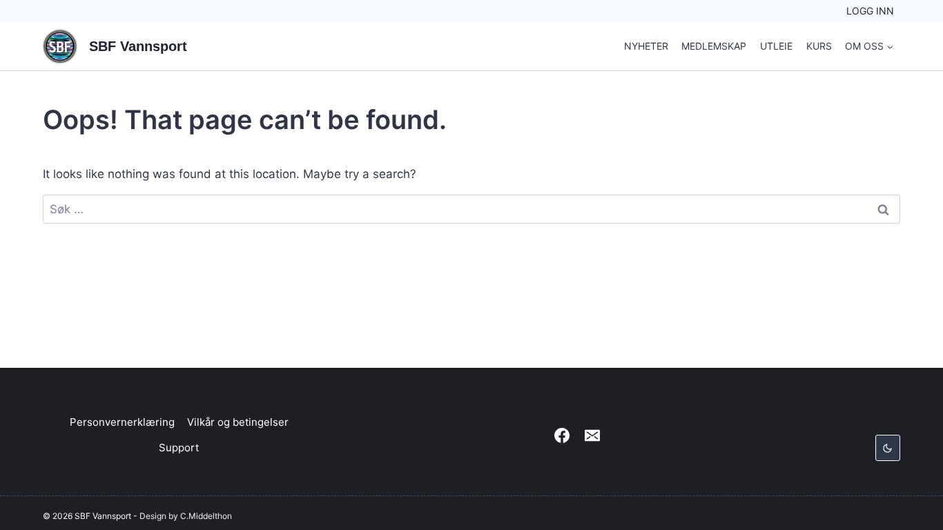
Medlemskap (713, 46)
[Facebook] (562, 435)
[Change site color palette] (887, 448)
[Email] (592, 435)
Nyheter (646, 46)
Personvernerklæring (122, 422)
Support (179, 447)
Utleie (776, 46)
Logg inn (870, 11)
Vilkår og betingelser (238, 422)
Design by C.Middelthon (185, 516)
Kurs (819, 46)
